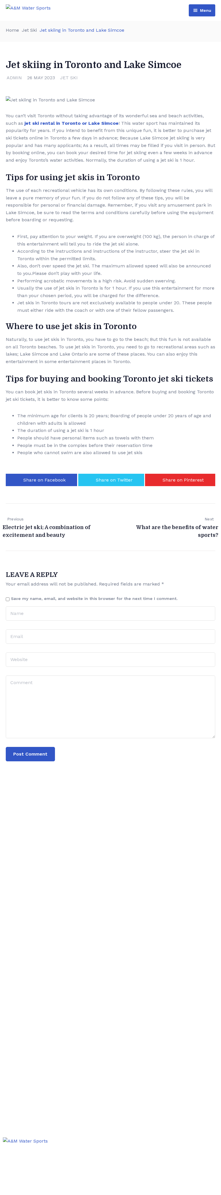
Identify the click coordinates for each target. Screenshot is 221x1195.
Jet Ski (29, 30)
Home (12, 30)
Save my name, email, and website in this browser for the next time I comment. (94, 598)
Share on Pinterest (183, 480)
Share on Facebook (44, 480)
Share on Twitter (114, 480)
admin (14, 77)
